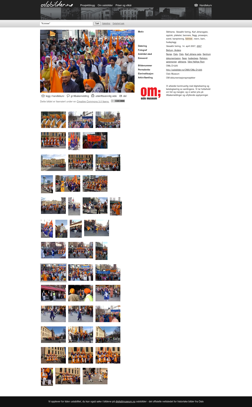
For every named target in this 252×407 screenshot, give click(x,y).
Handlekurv (206, 5)
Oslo (175, 54)
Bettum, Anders (173, 50)
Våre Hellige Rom (196, 61)
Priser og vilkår (124, 5)
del (125, 96)
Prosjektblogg (87, 5)
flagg (184, 58)
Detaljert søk (118, 23)
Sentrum (207, 54)
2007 (199, 46)
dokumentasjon (173, 58)
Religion (203, 58)
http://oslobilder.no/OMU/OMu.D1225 (184, 69)
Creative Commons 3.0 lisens (93, 101)
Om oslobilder (105, 5)
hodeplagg (193, 58)
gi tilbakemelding (80, 96)
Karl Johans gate (193, 54)
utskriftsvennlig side (106, 96)
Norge (169, 54)
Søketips (106, 23)
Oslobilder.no (57, 3)
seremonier (171, 61)
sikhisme (182, 61)
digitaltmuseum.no (125, 401)
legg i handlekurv (55, 96)
